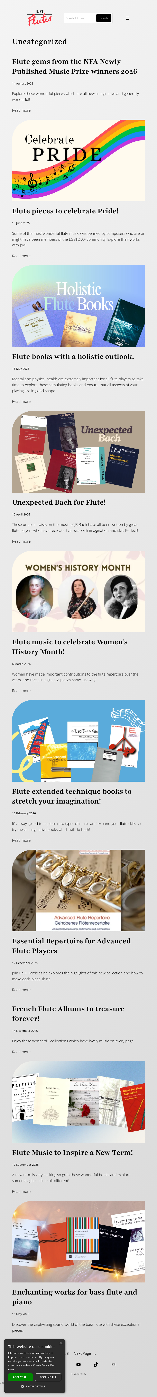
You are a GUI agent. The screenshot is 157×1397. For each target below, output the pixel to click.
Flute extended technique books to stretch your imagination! (72, 796)
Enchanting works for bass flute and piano (74, 1297)
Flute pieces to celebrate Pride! (65, 211)
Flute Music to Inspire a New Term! (72, 1153)
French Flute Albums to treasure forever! (68, 1014)
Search (104, 18)
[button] (34, 1386)
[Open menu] (127, 18)
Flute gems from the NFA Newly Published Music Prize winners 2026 (74, 66)
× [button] (60, 1343)
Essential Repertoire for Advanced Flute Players (71, 946)
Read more (21, 110)
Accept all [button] (20, 1377)
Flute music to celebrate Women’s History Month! (70, 647)
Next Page (85, 1353)
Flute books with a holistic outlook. (73, 357)
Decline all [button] (48, 1377)
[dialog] (34, 1366)
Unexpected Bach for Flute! (59, 502)
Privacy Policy (78, 1374)
